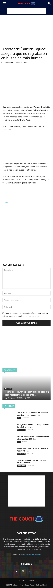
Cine (19, 418)
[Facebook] (4, 65)
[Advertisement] (26, 11)
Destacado (8, 388)
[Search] (49, 3)
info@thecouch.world (32, 554)
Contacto (31, 581)
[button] (4, 3)
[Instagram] (23, 571)
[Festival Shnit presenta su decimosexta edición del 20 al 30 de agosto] (8, 439)
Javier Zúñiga (8, 62)
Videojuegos (21, 430)
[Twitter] (10, 65)
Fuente (5, 202)
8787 (28, 398)
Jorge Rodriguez (9, 398)
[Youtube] (36, 571)
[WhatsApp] (21, 65)
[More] (27, 65)
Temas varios (22, 465)
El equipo (22, 581)
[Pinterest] (16, 65)
